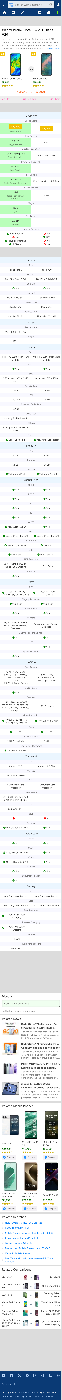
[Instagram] (35, 1375)
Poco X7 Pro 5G (50, 1195)
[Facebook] (11, 1375)
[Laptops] (39, 13)
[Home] (4, 13)
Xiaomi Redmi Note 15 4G (8, 1195)
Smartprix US (8, 1384)
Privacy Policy (24, 1396)
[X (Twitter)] (19, 1375)
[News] (13, 13)
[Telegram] (42, 1375)
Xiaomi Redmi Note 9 (12, 78)
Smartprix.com (28, 1392)
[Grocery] (57, 13)
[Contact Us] (4, 1375)
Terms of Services (44, 1396)
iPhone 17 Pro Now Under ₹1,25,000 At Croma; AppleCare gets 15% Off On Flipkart (39, 1085)
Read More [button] (54, 48)
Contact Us (7, 1396)
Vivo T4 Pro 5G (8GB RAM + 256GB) (29, 1195)
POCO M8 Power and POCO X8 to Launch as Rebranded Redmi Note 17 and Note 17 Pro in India (40, 1066)
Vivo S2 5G (7, 1143)
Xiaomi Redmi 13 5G (30, 1143)
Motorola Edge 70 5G (50, 1143)
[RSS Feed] (50, 1375)
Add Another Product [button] (31, 91)
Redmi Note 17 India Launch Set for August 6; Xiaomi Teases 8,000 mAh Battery (39, 1026)
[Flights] (22, 13)
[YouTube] (27, 1375)
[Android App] (58, 1375)
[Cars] (48, 13)
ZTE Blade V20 (40, 78)
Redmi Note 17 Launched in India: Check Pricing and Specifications (40, 1045)
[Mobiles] (31, 13)
